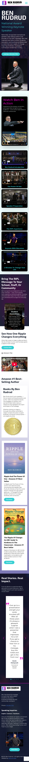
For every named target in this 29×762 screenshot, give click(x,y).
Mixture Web (12, 758)
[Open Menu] (26, 3)
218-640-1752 (7, 353)
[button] (3, 316)
